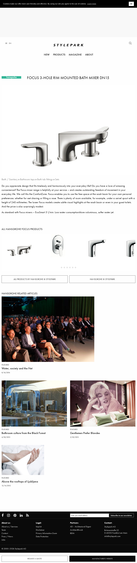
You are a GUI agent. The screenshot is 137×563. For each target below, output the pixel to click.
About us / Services (10, 526)
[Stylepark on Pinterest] (15, 515)
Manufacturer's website (102, 559)
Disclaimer (40, 530)
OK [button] (131, 4)
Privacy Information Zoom (46, 533)
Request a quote (35, 559)
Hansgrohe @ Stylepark (102, 279)
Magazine (75, 54)
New (47, 54)
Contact (5, 533)
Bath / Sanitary (10, 179)
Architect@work (76, 530)
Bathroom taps (27, 179)
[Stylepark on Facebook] (2, 515)
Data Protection (42, 536)
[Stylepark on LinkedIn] (21, 515)
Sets (57, 179)
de (6, 43)
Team (4, 530)
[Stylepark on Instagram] (8, 515)
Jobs (3, 540)
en (10, 43)
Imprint (39, 526)
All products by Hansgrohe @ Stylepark (35, 279)
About (89, 54)
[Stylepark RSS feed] (27, 515)
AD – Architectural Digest (80, 526)
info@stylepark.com (112, 536)
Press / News (7, 536)
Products (59, 54)
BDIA (72, 533)
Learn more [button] (91, 4)
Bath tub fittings (45, 179)
